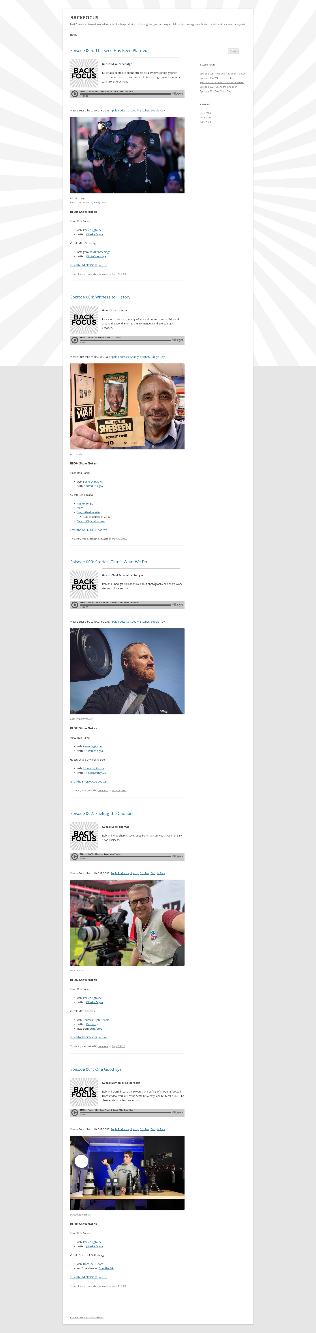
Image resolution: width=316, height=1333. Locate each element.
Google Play (158, 110)
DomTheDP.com (93, 1264)
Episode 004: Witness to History (100, 297)
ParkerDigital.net (93, 230)
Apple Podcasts (120, 110)
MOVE (80, 508)
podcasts (103, 274)
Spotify (134, 110)
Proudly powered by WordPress (87, 1317)
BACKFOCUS (84, 17)
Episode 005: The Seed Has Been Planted (108, 50)
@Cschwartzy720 (96, 772)
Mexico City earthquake (91, 521)
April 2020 (205, 122)
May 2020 (205, 117)
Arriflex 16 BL (85, 503)
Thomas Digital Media (96, 1020)
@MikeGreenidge (100, 252)
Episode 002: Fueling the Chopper (102, 813)
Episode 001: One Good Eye (96, 1069)
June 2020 (205, 113)
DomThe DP (106, 1268)
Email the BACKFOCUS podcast (88, 265)
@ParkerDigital (94, 234)
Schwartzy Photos (93, 768)
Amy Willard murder (88, 512)
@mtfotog (92, 1024)
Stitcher (144, 110)
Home (73, 34)
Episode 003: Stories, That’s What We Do (108, 561)
